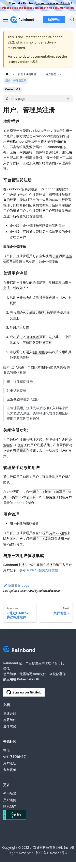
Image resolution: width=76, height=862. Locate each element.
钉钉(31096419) (14, 756)
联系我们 (9, 806)
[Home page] (7, 74)
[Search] (72, 19)
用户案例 (9, 800)
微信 (6, 750)
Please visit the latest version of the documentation (38, 8)
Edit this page (18, 585)
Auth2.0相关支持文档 (42, 570)
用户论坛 (9, 763)
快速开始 (54, 19)
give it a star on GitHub (53, 3)
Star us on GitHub (27, 692)
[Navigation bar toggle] (6, 20)
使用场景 (9, 793)
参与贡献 (9, 769)
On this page (16, 98)
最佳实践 (9, 726)
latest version (18, 61)
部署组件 (9, 720)
